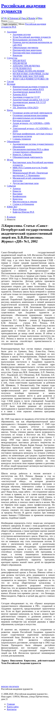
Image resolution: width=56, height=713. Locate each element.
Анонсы (17, 188)
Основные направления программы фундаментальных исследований (30, 116)
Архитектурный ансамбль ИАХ (28, 89)
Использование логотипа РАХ (27, 39)
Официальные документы (25, 47)
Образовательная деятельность (28, 157)
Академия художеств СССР (26, 97)
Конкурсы (18, 199)
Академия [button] (12, 32)
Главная (11, 704)
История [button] (11, 84)
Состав (10, 81)
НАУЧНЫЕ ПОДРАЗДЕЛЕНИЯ (28, 71)
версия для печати (10, 686)
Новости (17, 191)
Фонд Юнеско (19, 209)
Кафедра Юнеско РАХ (23, 212)
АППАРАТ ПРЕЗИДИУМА (26, 66)
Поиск (4, 21)
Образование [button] (13, 141)
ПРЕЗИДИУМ (20, 63)
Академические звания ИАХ (27, 92)
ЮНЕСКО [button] (12, 207)
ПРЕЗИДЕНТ (19, 60)
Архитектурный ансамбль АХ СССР (31, 99)
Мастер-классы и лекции (25, 201)
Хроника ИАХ (20, 94)
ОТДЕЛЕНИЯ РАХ (22, 68)
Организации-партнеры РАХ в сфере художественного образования (31, 150)
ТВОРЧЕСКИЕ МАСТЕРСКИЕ (28, 76)
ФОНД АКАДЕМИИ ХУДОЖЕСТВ (31, 79)
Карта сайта (13, 706)
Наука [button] (10, 110)
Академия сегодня (22, 34)
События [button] (11, 186)
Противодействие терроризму (27, 52)
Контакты (12, 709)
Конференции (19, 196)
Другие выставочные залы (26, 183)
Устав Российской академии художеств (32, 37)
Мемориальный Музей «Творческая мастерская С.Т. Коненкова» (30, 174)
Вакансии (17, 55)
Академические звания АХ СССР (29, 102)
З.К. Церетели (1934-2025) (25, 107)
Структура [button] (12, 58)
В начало (11, 217)
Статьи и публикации (23, 204)
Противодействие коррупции (27, 50)
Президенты (19, 105)
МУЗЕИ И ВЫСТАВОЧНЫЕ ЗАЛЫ (31, 73)
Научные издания (21, 120)
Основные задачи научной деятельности (32, 113)
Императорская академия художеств (30, 86)
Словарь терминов (22, 139)
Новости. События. (22, 154)
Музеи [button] (10, 160)
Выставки (17, 193)
